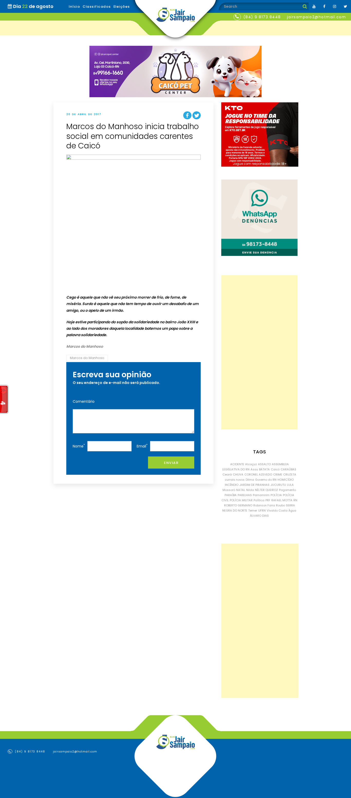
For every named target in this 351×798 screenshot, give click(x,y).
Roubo (280, 505)
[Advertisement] (259, 352)
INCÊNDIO (231, 485)
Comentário (84, 401)
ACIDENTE (237, 464)
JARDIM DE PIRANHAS (254, 485)
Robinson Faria (264, 505)
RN (295, 500)
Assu (254, 469)
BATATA (264, 469)
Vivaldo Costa (277, 510)
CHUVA (238, 474)
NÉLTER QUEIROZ (266, 490)
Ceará (227, 474)
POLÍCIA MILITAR (241, 500)
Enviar (171, 462)
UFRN (262, 510)
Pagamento (287, 490)
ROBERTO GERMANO (238, 505)
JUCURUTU (278, 485)
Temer (252, 510)
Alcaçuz (251, 464)
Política (259, 500)
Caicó (275, 469)
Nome (79, 446)
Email (142, 446)
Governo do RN (265, 480)
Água (292, 510)
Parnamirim (261, 495)
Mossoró (229, 490)
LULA (290, 485)
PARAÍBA (231, 495)
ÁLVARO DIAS (259, 516)
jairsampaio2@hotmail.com (316, 17)
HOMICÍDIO (286, 480)
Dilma (250, 480)
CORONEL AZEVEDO (258, 474)
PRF (267, 500)
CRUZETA (289, 474)
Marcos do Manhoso (87, 357)
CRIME (277, 474)
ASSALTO (264, 464)
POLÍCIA (276, 495)
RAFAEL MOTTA (281, 500)
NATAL (240, 490)
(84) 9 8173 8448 (262, 17)
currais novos (235, 480)
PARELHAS (245, 495)
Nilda (250, 490)
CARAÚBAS (288, 469)
